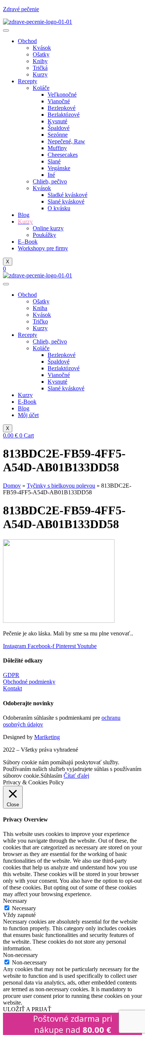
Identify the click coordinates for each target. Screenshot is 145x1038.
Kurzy (40, 74)
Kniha (40, 308)
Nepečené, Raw (66, 141)
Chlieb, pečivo (50, 181)
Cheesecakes (63, 155)
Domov (12, 485)
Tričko (40, 321)
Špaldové (59, 128)
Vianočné (59, 101)
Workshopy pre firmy (43, 248)
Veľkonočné (62, 94)
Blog (23, 215)
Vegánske (59, 168)
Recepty (27, 81)
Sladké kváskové (67, 195)
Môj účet (28, 415)
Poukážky (44, 235)
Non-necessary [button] (20, 955)
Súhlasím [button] (51, 775)
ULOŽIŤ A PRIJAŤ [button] (27, 1009)
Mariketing (47, 737)
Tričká (40, 68)
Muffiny (57, 148)
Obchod (27, 41)
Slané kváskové (66, 201)
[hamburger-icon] (6, 30)
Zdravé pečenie (21, 9)
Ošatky (41, 54)
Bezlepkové (61, 108)
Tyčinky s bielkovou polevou (61, 485)
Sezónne (58, 134)
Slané (54, 161)
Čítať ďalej (76, 775)
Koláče (41, 88)
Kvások (42, 48)
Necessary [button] (15, 901)
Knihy (40, 61)
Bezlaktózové (64, 114)
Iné (51, 175)
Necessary (24, 908)
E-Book (27, 401)
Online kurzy (48, 228)
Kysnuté (57, 121)
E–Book (28, 241)
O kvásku (59, 208)
